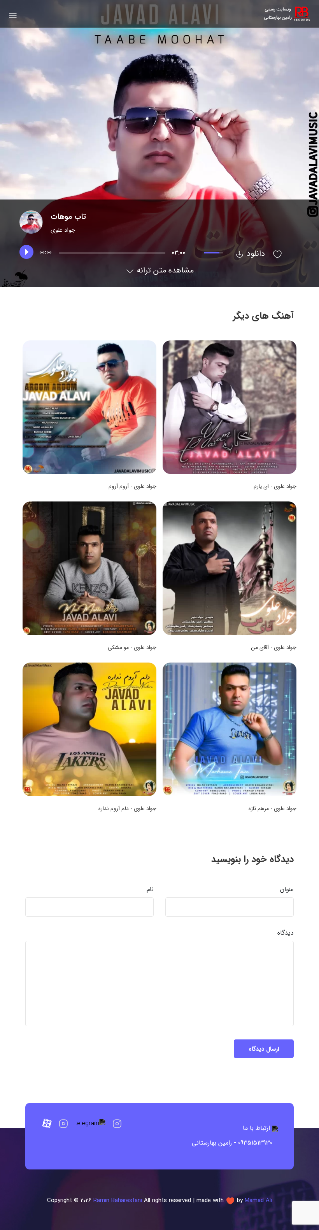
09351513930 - (253, 1143)
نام (150, 889)
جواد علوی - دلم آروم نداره (127, 808)
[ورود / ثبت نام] (277, 254)
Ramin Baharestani (117, 1200)
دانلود (254, 254)
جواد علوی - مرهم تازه (272, 808)
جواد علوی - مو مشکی (132, 647)
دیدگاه (285, 933)
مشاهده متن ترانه (164, 270)
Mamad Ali (258, 1200)
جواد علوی (63, 230)
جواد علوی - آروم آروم (132, 486)
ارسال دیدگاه (264, 1049)
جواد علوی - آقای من (273, 647)
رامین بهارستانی (212, 1143)
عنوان (287, 889)
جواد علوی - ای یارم (275, 486)
